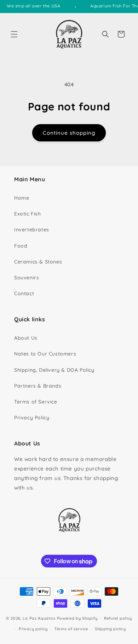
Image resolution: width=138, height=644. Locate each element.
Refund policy (118, 618)
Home (21, 198)
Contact (24, 293)
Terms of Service (35, 402)
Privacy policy (33, 628)
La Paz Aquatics (39, 617)
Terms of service (71, 628)
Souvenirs (26, 277)
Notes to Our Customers (45, 354)
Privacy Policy (31, 417)
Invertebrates (31, 229)
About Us (26, 338)
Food (20, 246)
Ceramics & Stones (38, 262)
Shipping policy (110, 628)
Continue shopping (69, 132)
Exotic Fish (27, 214)
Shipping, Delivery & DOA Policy (54, 370)
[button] (14, 34)
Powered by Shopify (77, 617)
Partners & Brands (37, 386)
